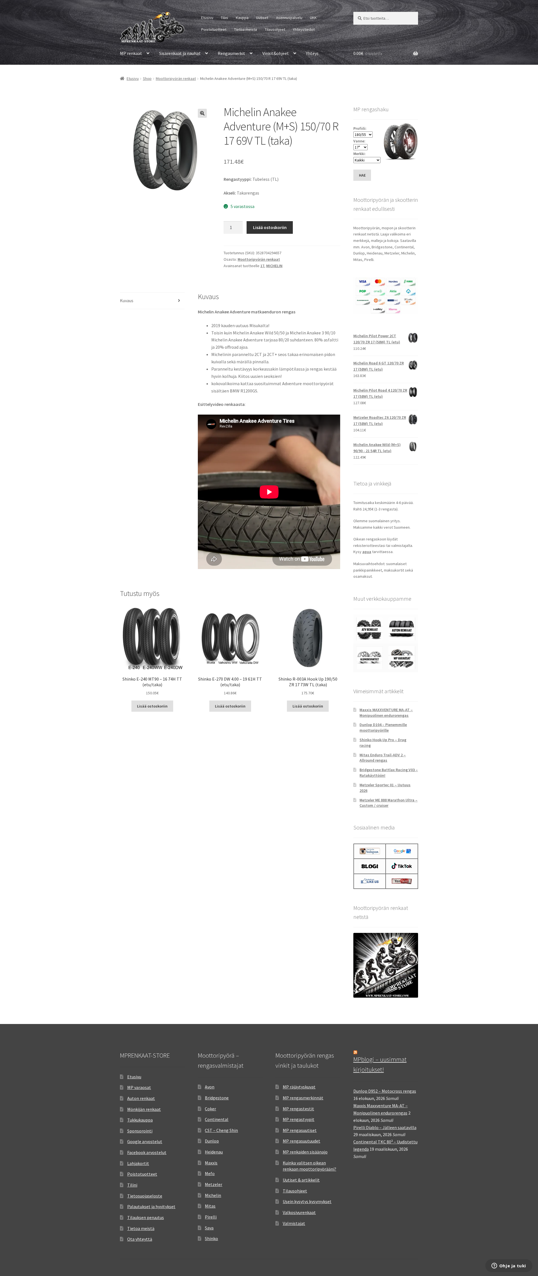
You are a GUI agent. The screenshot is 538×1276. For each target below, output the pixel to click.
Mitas (210, 1206)
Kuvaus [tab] (126, 300)
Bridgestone (217, 1098)
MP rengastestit (298, 1108)
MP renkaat (131, 53)
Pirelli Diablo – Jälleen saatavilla (384, 1127)
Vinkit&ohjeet (275, 53)
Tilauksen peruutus (145, 1217)
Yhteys (312, 53)
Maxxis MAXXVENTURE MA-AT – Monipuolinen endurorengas (386, 712)
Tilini (224, 17)
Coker (210, 1108)
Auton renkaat (141, 1098)
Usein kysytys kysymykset (307, 1201)
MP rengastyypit (298, 1119)
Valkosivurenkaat (299, 1212)
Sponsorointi (139, 1131)
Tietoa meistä (245, 29)
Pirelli (211, 1217)
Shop (147, 78)
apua (366, 551)
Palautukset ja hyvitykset (151, 1206)
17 (262, 265)
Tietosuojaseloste (144, 1196)
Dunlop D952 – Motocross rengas (384, 1091)
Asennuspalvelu (289, 17)
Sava (209, 1228)
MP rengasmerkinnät (303, 1098)
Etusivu (207, 17)
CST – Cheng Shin (221, 1130)
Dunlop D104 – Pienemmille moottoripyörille (383, 727)
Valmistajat (294, 1223)
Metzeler (213, 1184)
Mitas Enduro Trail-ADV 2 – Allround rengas (383, 757)
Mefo (210, 1173)
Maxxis (211, 1163)
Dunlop (212, 1141)
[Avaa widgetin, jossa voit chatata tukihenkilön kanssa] (508, 1266)
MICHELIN (274, 265)
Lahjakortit (138, 1163)
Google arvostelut (144, 1141)
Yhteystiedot (304, 29)
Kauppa (242, 17)
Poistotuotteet (213, 29)
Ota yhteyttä (139, 1239)
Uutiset (262, 17)
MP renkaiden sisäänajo (305, 1152)
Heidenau (214, 1152)
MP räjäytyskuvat (299, 1087)
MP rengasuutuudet (301, 1141)
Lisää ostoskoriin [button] (152, 706)
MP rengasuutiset (300, 1130)
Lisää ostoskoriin (270, 227)
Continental (216, 1119)
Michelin (213, 1195)
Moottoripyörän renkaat (176, 78)
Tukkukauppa (140, 1120)
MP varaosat (139, 1087)
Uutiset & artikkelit (301, 1180)
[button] (202, 113)
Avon (209, 1087)
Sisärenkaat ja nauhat (180, 53)
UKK (313, 17)
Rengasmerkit (231, 53)
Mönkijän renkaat (144, 1109)
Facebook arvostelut (146, 1152)
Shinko (211, 1238)
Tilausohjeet (275, 29)
